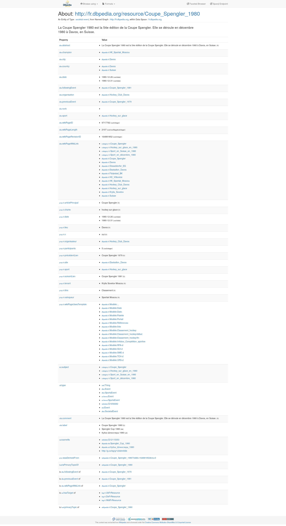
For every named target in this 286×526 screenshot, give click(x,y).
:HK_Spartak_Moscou (116, 52)
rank (63, 108)
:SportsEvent (109, 392)
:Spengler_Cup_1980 (116, 443)
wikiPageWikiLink (69, 143)
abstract (64, 45)
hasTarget (67, 492)
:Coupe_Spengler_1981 (117, 87)
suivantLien (67, 276)
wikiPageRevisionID (70, 136)
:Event (106, 388)
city (62, 59)
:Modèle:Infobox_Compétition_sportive (123, 341)
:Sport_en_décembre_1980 (119, 154)
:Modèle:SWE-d (113, 352)
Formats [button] (109, 3)
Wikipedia (122, 522)
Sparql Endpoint (220, 3)
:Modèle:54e (111, 326)
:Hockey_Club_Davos (115, 94)
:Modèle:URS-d (112, 360)
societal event (82, 19)
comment (65, 418)
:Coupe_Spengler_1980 (117, 464)
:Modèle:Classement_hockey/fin (120, 337)
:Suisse (109, 69)
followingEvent (67, 87)
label (63, 425)
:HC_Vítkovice (112, 177)
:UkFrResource (111, 492)
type (62, 385)
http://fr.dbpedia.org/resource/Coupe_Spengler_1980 (137, 13)
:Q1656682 (110, 403)
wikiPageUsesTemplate (73, 304)
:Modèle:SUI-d (112, 348)
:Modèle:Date (112, 307)
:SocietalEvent (110, 411)
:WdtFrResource (111, 500)
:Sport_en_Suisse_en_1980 (119, 150)
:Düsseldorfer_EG (114, 165)
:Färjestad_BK (112, 173)
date (63, 76)
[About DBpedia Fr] (67, 3)
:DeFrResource (111, 496)
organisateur (68, 241)
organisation (66, 94)
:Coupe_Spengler (114, 143)
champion (65, 52)
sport (63, 115)
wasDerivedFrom (69, 457)
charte (65, 209)
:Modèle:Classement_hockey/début (122, 333)
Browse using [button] (89, 3)
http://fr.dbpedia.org (119, 19)
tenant (65, 283)
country (64, 66)
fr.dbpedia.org (155, 19)
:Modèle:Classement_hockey (119, 330)
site (63, 262)
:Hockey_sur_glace (114, 115)
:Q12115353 (110, 439)
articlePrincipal (68, 202)
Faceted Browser (197, 3)
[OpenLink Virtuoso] (118, 519)
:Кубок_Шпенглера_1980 (118, 447)
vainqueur (66, 297)
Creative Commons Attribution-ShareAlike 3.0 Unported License (168, 522)
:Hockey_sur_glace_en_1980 (119, 147)
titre (63, 290)
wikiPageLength (68, 129)
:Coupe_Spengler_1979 (117, 101)
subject (64, 366)
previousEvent (67, 101)
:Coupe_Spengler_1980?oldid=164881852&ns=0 (129, 457)
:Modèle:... (110, 304)
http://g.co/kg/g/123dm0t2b (114, 450)
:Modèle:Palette (113, 315)
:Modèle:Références (115, 322)
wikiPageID (66, 122)
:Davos (109, 59)
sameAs (64, 439)
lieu (63, 227)
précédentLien (68, 255)
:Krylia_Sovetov (113, 191)
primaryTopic (69, 507)
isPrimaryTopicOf (69, 464)
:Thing (106, 385)
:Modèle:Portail (112, 319)
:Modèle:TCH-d (112, 356)
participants (67, 248)
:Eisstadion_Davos (114, 169)
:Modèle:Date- (112, 311)
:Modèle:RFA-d (112, 345)
